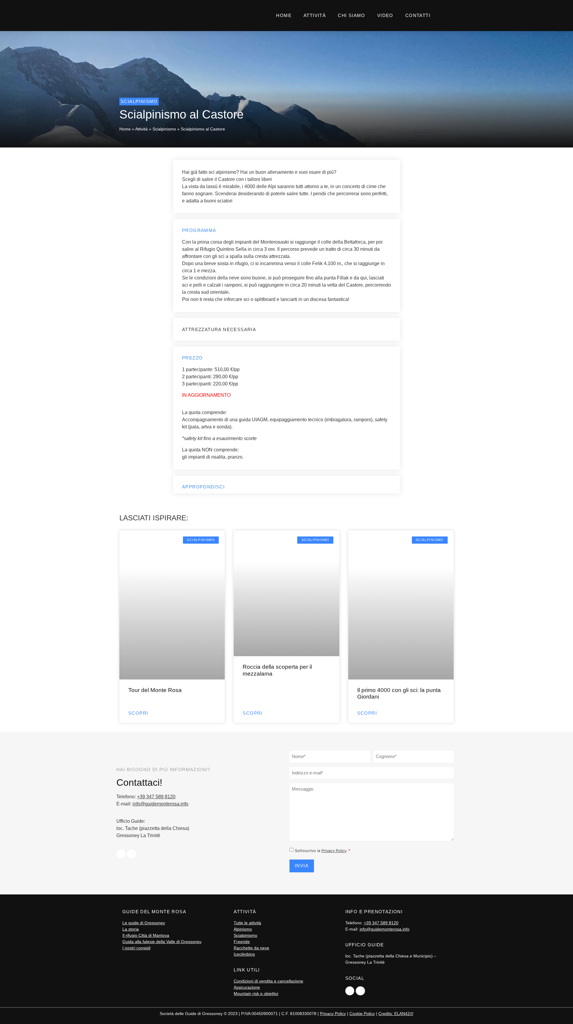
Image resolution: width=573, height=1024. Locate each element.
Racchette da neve (251, 947)
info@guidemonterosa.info (160, 803)
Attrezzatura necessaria (219, 329)
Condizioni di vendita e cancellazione (268, 981)
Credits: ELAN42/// (395, 1013)
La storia (130, 929)
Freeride (242, 941)
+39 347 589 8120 (156, 796)
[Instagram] (131, 854)
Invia (302, 865)
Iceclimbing (244, 954)
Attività (315, 15)
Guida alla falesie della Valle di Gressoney (161, 941)
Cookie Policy (362, 1013)
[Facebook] (121, 854)
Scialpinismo (164, 129)
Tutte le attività (247, 922)
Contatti (417, 15)
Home (284, 15)
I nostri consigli (136, 947)
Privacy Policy (333, 850)
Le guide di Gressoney (143, 922)
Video (385, 15)
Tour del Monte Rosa (155, 690)
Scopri (138, 713)
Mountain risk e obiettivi (256, 993)
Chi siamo (351, 15)
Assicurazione (247, 987)
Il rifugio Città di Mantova (145, 935)
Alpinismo (243, 929)
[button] (286, 331)
